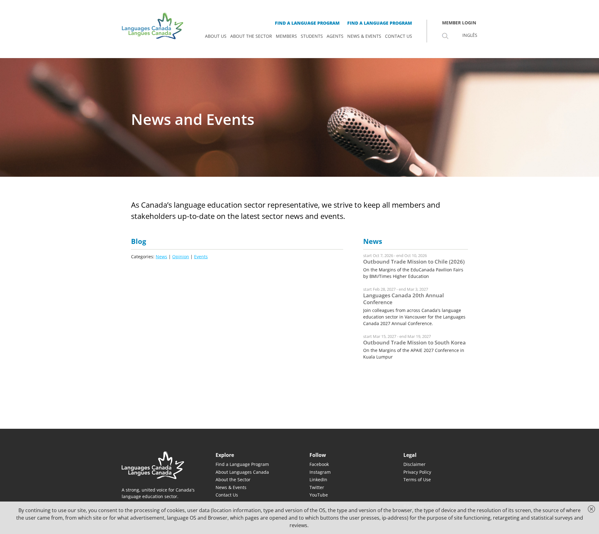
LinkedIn (318, 479)
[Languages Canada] (159, 465)
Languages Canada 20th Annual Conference (403, 299)
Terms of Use (417, 479)
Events (201, 257)
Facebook (319, 464)
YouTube (318, 495)
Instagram (320, 472)
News (161, 257)
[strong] (215, 36)
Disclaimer (414, 464)
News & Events (231, 487)
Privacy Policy (417, 472)
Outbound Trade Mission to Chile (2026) (414, 261)
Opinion (180, 257)
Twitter (316, 487)
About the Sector (233, 479)
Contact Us (227, 495)
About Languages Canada (242, 472)
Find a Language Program (242, 464)
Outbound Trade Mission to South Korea (414, 342)
